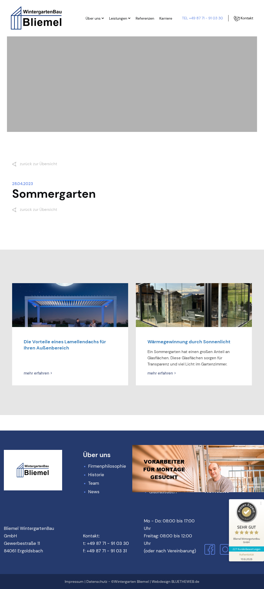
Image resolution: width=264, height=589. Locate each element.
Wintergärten (125, 29)
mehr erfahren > (38, 373)
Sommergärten (126, 38)
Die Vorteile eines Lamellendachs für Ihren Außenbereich (65, 345)
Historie (97, 38)
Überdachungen (127, 47)
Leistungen (118, 18)
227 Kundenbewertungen (246, 549)
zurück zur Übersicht (38, 163)
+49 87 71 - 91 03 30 (108, 543)
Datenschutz (96, 581)
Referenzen (145, 18)
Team (95, 47)
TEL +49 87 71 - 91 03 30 (202, 18)
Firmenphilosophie (106, 29)
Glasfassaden (125, 56)
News (95, 56)
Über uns (93, 18)
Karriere (165, 18)
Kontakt (246, 18)
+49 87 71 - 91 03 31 (107, 551)
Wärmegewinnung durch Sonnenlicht (188, 342)
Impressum (74, 581)
